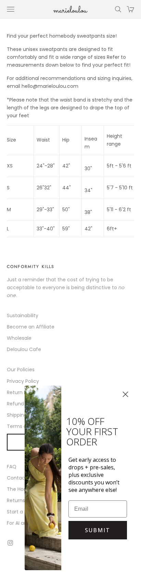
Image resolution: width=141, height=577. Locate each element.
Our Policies (21, 369)
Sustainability (22, 315)
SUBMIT (97, 530)
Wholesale (19, 338)
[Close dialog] (125, 394)
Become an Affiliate (30, 326)
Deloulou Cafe (24, 349)
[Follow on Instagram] (10, 542)
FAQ (11, 466)
